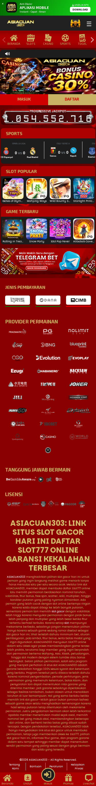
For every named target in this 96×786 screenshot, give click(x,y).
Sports (65, 43)
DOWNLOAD (80, 9)
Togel (82, 43)
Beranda (13, 43)
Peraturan (56, 766)
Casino (48, 43)
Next (90, 40)
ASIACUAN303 (16, 577)
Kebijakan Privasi (77, 766)
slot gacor (58, 611)
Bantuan (35, 766)
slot (67, 623)
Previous (2, 40)
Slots (30, 43)
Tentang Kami (14, 766)
